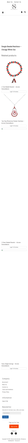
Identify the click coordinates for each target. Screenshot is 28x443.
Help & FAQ (5, 401)
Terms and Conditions (7, 389)
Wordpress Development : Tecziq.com (17, 439)
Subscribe (5, 417)
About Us (4, 384)
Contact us (5, 387)
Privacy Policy (5, 392)
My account (5, 382)
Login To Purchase (14, 91)
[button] (14, 426)
